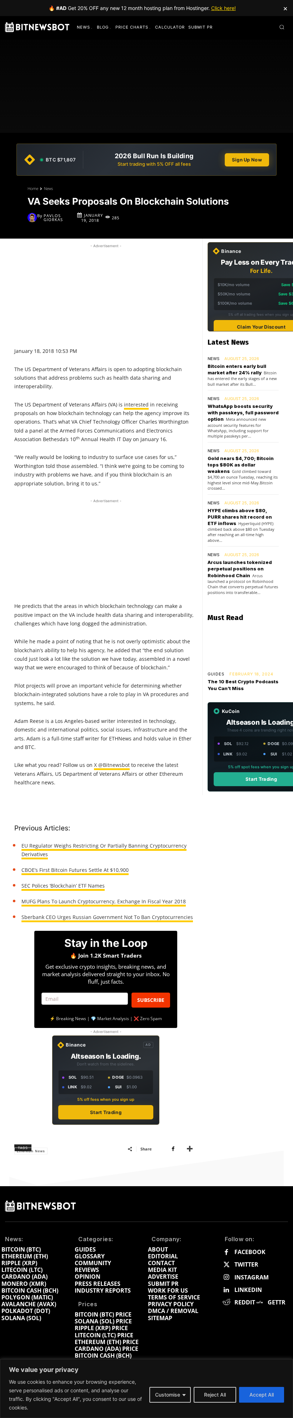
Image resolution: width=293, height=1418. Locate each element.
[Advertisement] (105, 294)
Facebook (249, 1252)
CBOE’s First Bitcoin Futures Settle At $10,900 (75, 870)
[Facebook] (173, 1149)
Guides (216, 674)
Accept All (261, 1395)
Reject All (215, 1395)
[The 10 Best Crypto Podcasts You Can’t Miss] (243, 647)
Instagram (251, 1277)
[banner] (146, 160)
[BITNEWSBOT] (37, 27)
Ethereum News (31, 1151)
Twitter (246, 1264)
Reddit (244, 1302)
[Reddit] (226, 1302)
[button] (282, 27)
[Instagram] (226, 1277)
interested (136, 404)
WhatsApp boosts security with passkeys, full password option (243, 412)
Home (33, 188)
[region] (146, 1388)
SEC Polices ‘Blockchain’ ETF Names (63, 885)
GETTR (276, 1302)
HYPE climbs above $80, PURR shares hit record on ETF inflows (240, 517)
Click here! (223, 8)
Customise (167, 1395)
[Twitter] (226, 1264)
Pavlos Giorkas (53, 217)
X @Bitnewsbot (112, 765)
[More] (189, 1149)
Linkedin (248, 1290)
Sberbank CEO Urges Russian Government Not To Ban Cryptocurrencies (107, 917)
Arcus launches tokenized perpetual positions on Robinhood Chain (240, 568)
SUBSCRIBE (150, 1000)
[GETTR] (259, 1302)
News (48, 188)
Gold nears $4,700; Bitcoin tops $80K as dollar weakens (241, 464)
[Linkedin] (226, 1289)
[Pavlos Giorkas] (32, 217)
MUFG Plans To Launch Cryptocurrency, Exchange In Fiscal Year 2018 (103, 901)
